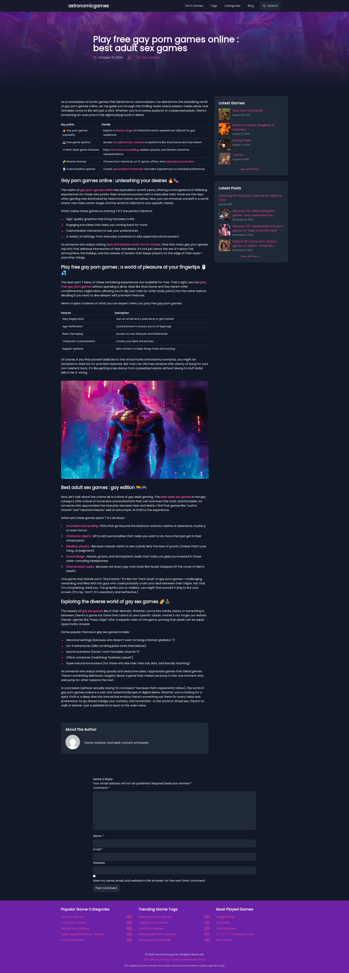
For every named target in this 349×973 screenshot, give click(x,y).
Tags (213, 6)
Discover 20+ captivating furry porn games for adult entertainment (257, 228)
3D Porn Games (72, 917)
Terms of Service (182, 959)
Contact (200, 959)
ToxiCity (238, 155)
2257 (147, 959)
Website (99, 863)
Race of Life (224, 940)
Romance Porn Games (155, 940)
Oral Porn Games (151, 928)
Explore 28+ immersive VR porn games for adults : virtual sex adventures (254, 245)
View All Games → (251, 169)
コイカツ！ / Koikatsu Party (235, 934)
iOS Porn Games (72, 940)
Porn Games (194, 6)
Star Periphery (226, 928)
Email (98, 849)
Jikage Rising (225, 917)
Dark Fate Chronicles (247, 110)
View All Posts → (251, 256)
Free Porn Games (73, 922)
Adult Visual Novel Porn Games (83, 934)
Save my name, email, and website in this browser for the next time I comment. (149, 881)
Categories (232, 6)
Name (98, 836)
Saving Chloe (241, 140)
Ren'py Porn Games (75, 928)
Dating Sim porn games (155, 917)
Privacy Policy (160, 959)
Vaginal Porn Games (153, 922)
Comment (101, 788)
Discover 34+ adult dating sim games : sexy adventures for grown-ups (253, 215)
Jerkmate (223, 922)
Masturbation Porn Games (157, 934)
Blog (251, 6)
